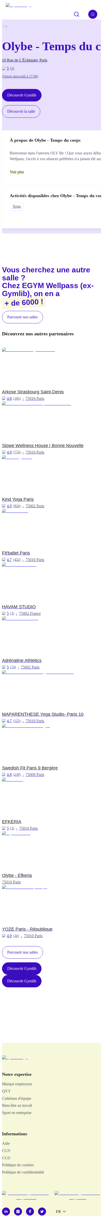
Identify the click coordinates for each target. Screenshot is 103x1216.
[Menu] (92, 14)
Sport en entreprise (17, 1113)
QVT (6, 1091)
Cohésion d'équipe (16, 1098)
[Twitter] (42, 1212)
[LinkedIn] (6, 1212)
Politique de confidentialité (23, 1172)
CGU (6, 1158)
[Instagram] (18, 1212)
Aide (6, 1143)
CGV (6, 1151)
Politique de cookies (18, 1165)
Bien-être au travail (17, 1105)
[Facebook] (30, 1212)
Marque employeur (17, 1084)
